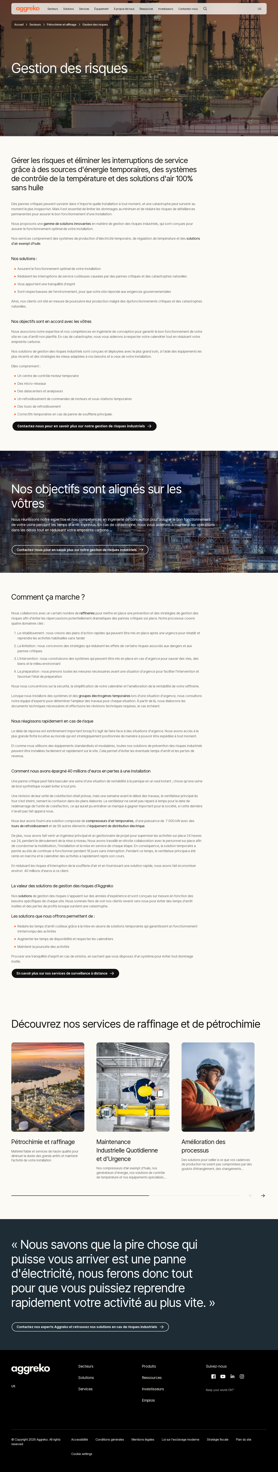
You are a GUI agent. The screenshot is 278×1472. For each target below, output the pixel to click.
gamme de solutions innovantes (67, 224)
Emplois (148, 1400)
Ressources (152, 1377)
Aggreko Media (222, 1376)
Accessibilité (79, 1439)
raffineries (87, 613)
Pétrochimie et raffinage (61, 24)
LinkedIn (231, 1376)
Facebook (212, 1376)
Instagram (241, 1376)
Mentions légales (143, 1439)
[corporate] (28, 9)
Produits (149, 1366)
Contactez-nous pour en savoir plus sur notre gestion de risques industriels (81, 426)
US (260, 9)
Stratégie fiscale (217, 1439)
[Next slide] (263, 1195)
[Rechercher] (205, 8)
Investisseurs (153, 1389)
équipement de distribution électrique (116, 826)
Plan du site (243, 1439)
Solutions (86, 1377)
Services (85, 1389)
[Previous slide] (251, 1195)
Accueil (18, 24)
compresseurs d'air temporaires (110, 821)
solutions (25, 896)
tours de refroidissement (29, 826)
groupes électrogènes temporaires (104, 696)
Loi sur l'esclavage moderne (180, 1439)
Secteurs (35, 24)
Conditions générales (110, 1439)
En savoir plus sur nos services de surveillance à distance (62, 973)
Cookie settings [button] (81, 1454)
